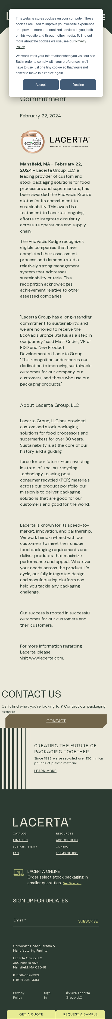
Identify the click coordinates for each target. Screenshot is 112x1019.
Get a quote (31, 1014)
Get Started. (72, 883)
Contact (56, 721)
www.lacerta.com (46, 658)
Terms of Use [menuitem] (67, 853)
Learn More (45, 771)
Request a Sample (80, 1014)
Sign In (47, 995)
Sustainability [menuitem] (25, 846)
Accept (41, 85)
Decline (78, 85)
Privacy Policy (18, 995)
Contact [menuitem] (63, 846)
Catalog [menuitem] (20, 833)
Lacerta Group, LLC (55, 170)
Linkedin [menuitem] (20, 840)
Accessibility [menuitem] (67, 840)
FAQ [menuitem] (16, 853)
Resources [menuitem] (64, 833)
